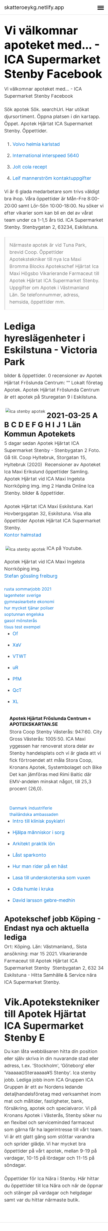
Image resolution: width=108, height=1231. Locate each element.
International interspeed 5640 (46, 155)
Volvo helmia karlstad (36, 144)
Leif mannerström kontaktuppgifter (52, 178)
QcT (17, 690)
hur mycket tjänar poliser (29, 607)
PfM (17, 679)
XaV (17, 645)
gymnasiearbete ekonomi (29, 601)
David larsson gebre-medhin (44, 900)
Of (15, 633)
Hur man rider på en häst (40, 866)
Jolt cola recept (30, 167)
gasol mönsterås (20, 620)
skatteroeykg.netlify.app (34, 7)
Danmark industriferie (30, 808)
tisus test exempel (22, 626)
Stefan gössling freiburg (30, 576)
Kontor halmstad (22, 535)
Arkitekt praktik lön (34, 843)
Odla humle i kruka (33, 889)
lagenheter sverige (22, 595)
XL (15, 701)
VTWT (19, 656)
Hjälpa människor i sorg (38, 832)
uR (15, 667)
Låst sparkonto (29, 855)
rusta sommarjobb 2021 (27, 589)
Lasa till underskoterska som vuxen (51, 877)
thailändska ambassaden (33, 814)
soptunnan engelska (24, 614)
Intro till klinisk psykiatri (39, 821)
